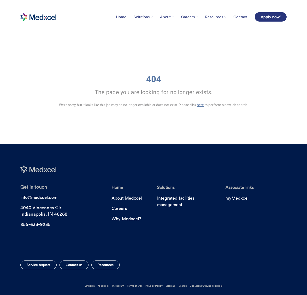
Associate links (239, 187)
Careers (188, 17)
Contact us (74, 265)
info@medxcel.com (38, 197)
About (165, 17)
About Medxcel (127, 198)
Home (121, 17)
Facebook (103, 285)
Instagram (118, 285)
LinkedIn (90, 285)
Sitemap (170, 285)
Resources (214, 17)
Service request (38, 265)
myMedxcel (236, 198)
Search (182, 285)
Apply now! (271, 17)
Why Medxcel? (126, 218)
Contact (240, 17)
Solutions (142, 17)
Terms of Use (134, 285)
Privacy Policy (154, 285)
